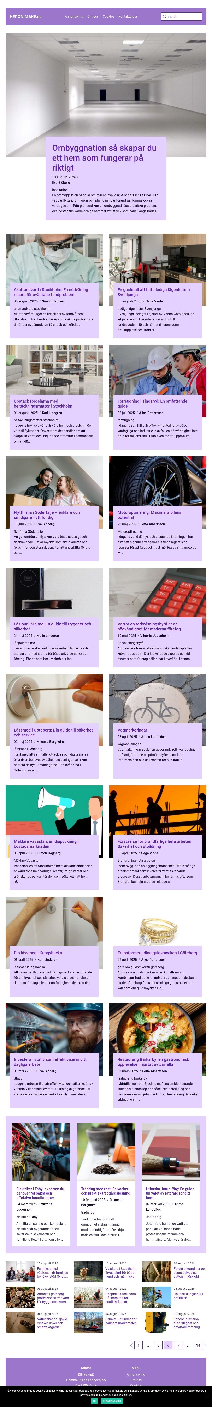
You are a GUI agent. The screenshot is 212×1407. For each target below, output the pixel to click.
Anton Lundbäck (153, 737)
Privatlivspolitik (112, 1401)
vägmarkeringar (129, 744)
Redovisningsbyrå (131, 643)
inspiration (60, 190)
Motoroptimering (130, 532)
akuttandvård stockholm (31, 309)
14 (198, 1345)
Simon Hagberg (53, 301)
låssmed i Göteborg (28, 749)
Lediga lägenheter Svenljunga (139, 309)
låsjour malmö (24, 643)
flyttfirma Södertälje (28, 532)
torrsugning (126, 420)
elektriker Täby (26, 1217)
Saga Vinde (154, 301)
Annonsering (74, 16)
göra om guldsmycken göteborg (141, 967)
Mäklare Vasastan (27, 860)
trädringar (88, 1212)
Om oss (93, 16)
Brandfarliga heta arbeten (136, 860)
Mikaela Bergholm (50, 742)
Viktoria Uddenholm (155, 636)
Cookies (108, 16)
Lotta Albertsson (152, 524)
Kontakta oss (128, 16)
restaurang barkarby (132, 1078)
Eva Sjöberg (61, 183)
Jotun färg (153, 1217)
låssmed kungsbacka (29, 967)
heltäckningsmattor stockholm (36, 420)
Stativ (18, 1078)
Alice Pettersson (151, 413)
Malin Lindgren (48, 636)
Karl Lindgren (52, 413)
